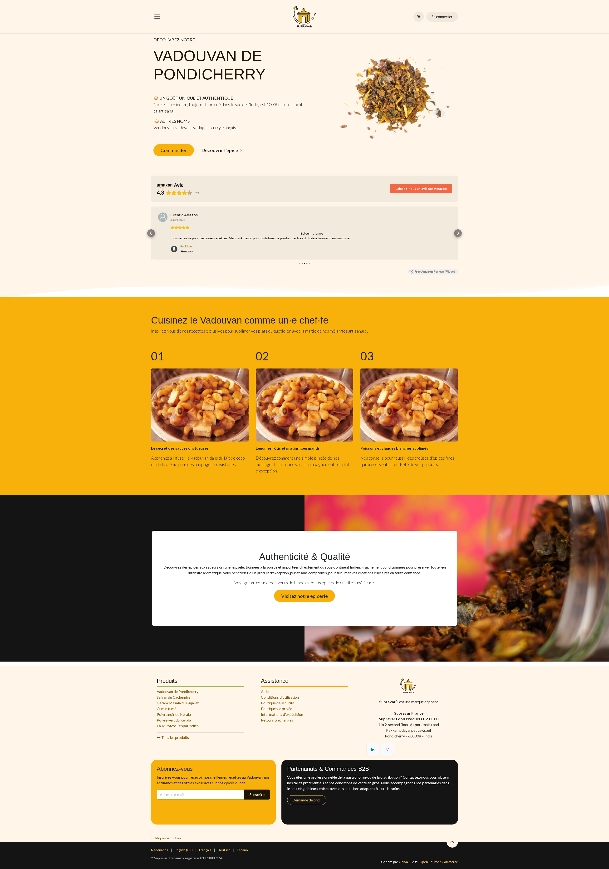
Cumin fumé (166, 708)
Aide (265, 691)
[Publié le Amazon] (162, 217)
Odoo (404, 862)
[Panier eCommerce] (418, 16)
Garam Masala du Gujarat (178, 703)
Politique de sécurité (277, 703)
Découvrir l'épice (219, 150)
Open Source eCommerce (438, 862)
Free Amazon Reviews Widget (434, 271)
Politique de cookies (166, 838)
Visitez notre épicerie (304, 596)
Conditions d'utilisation (280, 697)
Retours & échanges (277, 720)
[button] (151, 233)
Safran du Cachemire (173, 697)
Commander (174, 150)
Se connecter (442, 16)
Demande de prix (306, 800)
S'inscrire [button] (257, 794)
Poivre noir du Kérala (174, 714)
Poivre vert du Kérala (174, 720)
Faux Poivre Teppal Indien (178, 725)
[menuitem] (159, 850)
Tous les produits (175, 737)
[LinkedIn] (373, 749)
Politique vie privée (276, 708)
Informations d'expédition (282, 714)
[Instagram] (387, 749)
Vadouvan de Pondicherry (177, 691)
